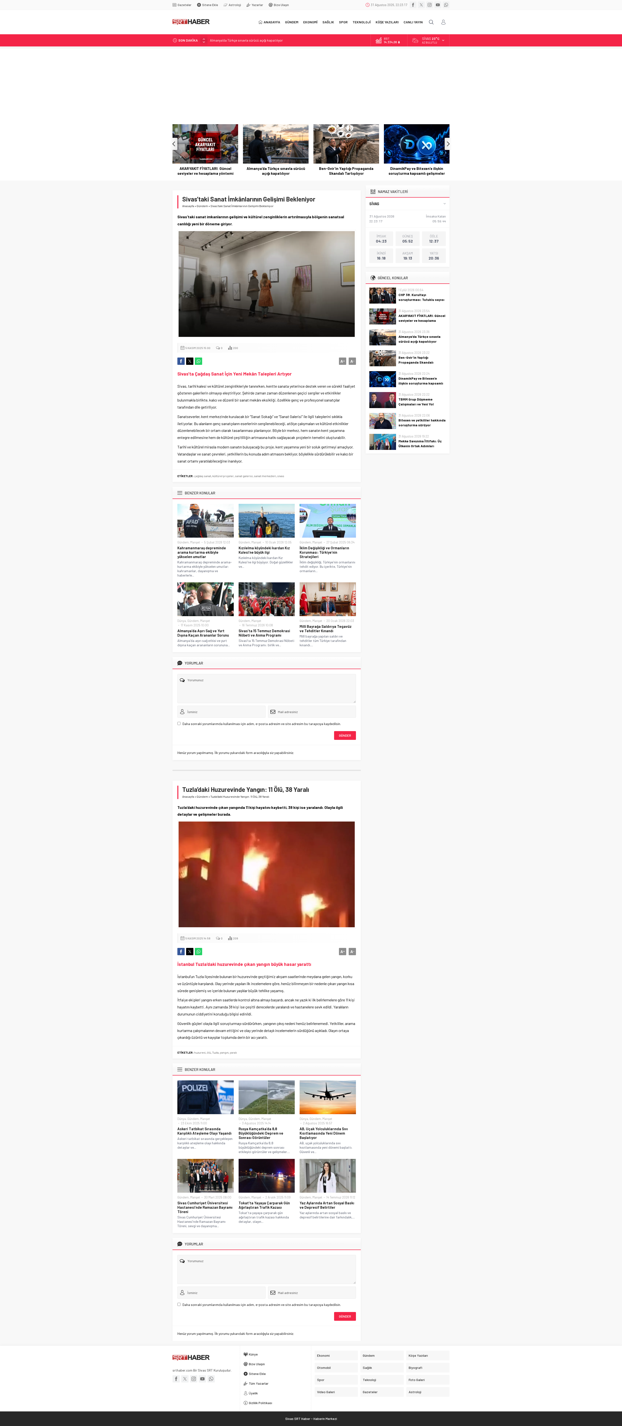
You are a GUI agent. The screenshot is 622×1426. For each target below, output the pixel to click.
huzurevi (200, 1052)
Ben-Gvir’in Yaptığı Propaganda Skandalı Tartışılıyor (276, 170)
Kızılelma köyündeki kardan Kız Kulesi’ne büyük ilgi (264, 550)
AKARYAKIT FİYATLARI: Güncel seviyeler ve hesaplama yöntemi (421, 320)
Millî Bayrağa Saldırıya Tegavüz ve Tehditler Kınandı (326, 628)
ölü (209, 1052)
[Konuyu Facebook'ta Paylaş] (181, 361)
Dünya (181, 621)
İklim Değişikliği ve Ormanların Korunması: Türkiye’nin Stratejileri (324, 552)
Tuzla (215, 1052)
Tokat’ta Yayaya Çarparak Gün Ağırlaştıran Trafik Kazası (264, 1205)
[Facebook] (413, 4)
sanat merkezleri (265, 476)
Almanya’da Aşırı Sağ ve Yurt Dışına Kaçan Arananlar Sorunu (203, 633)
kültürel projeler (223, 476)
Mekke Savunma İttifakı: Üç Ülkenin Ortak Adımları (420, 443)
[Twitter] (421, 4)
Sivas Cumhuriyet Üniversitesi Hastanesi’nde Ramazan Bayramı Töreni (205, 1207)
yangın (224, 1052)
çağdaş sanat (202, 476)
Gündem (202, 206)
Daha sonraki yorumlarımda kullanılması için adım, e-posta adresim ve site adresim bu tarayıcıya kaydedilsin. (261, 724)
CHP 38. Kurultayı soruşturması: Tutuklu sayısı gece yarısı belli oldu (421, 299)
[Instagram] (429, 4)
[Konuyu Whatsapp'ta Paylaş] (198, 361)
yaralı (233, 1052)
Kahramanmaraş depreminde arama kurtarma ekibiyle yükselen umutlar (201, 552)
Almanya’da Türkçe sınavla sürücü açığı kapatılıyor (246, 40)
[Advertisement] (311, 83)
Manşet (195, 542)
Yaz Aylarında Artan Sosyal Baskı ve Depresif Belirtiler (327, 1205)
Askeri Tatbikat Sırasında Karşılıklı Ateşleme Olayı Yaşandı (204, 1131)
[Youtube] (437, 4)
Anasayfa (188, 206)
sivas (280, 476)
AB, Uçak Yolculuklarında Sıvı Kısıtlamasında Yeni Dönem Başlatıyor (324, 1133)
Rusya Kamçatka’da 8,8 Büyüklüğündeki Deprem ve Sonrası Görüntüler (261, 1133)
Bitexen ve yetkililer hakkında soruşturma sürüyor (422, 422)
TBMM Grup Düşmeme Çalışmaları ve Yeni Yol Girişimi (416, 170)
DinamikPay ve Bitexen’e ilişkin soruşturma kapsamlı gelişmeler (346, 170)
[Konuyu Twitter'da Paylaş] (189, 361)
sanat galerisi (244, 476)
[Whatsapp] (446, 4)
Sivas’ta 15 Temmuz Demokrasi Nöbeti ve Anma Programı (264, 633)
